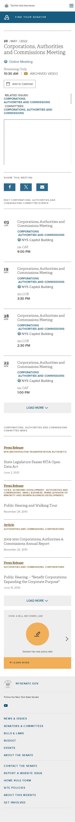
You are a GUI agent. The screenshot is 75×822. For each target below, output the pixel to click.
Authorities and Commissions (27, 102)
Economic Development (28, 490)
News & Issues (15, 718)
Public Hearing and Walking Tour (30, 505)
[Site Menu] (71, 5)
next (66, 639)
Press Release (13, 448)
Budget (10, 740)
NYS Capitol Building (37, 240)
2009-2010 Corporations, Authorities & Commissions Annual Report (33, 541)
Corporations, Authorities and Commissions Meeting (41, 224)
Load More (35, 407)
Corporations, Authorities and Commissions (28, 111)
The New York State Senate (22, 6)
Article (9, 525)
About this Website (20, 795)
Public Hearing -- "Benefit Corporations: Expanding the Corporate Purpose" (35, 579)
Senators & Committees (23, 726)
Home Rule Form (17, 780)
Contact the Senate (20, 766)
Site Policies (14, 788)
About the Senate (18, 755)
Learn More (21, 663)
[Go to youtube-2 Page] (6, 705)
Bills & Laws (14, 733)
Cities (7, 490)
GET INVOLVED (15, 802)
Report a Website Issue (23, 773)
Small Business (32, 493)
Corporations (14, 98)
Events (9, 748)
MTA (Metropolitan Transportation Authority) (35, 452)
